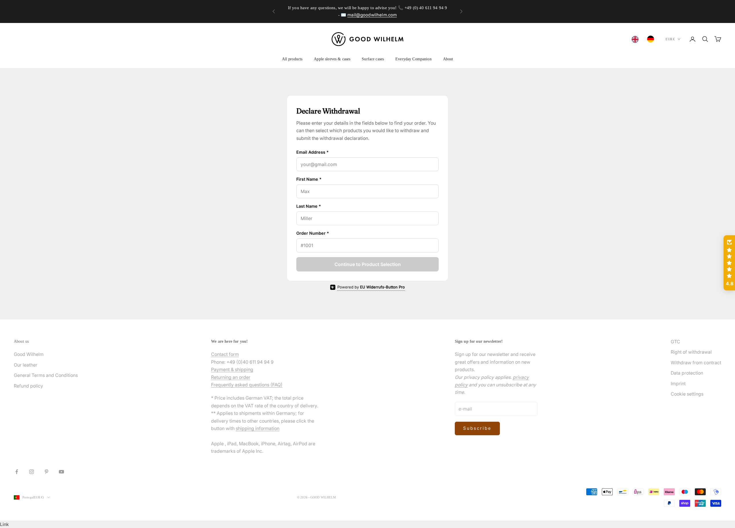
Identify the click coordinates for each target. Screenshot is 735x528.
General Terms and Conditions (46, 375)
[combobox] (636, 39)
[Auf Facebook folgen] (17, 472)
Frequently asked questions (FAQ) (247, 385)
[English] (636, 39)
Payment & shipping (232, 369)
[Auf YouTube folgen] (61, 472)
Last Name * (308, 206)
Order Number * (312, 233)
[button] (729, 262)
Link (4, 524)
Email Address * (312, 152)
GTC (675, 341)
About (448, 59)
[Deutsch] (652, 39)
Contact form (225, 354)
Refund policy (28, 386)
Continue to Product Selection (367, 264)
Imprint (678, 383)
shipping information (257, 428)
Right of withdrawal (691, 352)
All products (292, 59)
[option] (652, 39)
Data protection (687, 373)
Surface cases (373, 59)
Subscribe (477, 428)
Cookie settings (687, 394)
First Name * (309, 179)
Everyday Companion (413, 59)
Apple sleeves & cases (332, 59)
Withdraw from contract (696, 362)
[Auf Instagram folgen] (31, 472)
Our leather (25, 365)
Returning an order (230, 377)
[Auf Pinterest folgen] (46, 472)
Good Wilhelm (29, 354)
